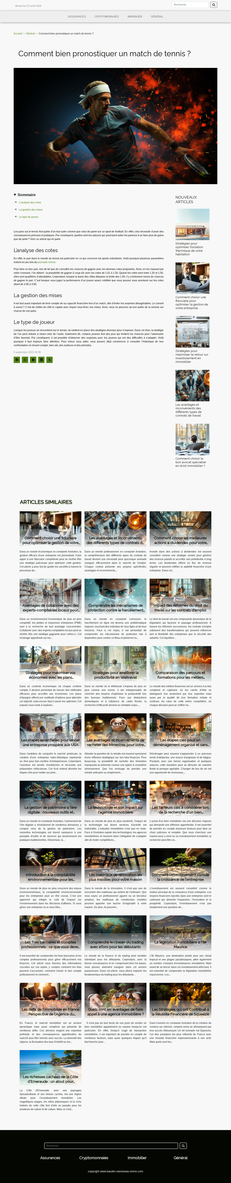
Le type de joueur (28, 217)
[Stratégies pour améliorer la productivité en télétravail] (115, 663)
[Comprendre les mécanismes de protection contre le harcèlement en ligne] (115, 596)
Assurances (77, 16)
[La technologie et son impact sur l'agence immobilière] (115, 798)
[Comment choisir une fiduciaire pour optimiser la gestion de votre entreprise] (192, 278)
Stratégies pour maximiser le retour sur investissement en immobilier (192, 356)
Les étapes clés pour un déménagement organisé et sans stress (180, 745)
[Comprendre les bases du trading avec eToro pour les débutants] (115, 933)
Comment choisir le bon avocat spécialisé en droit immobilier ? (191, 462)
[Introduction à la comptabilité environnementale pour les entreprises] (50, 865)
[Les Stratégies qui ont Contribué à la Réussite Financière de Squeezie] (180, 1000)
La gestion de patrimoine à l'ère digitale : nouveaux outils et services (51, 812)
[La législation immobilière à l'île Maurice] (180, 933)
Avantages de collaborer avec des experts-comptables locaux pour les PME (50, 610)
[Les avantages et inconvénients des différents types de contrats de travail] (192, 385)
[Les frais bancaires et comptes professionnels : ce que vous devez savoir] (50, 933)
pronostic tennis (46, 262)
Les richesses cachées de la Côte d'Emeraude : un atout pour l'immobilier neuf (50, 1081)
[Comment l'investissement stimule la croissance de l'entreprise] (180, 865)
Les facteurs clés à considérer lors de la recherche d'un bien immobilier (180, 812)
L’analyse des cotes (30, 202)
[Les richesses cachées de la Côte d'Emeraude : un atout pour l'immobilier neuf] (50, 1067)
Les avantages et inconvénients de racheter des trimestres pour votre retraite (115, 745)
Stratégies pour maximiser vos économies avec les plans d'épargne (50, 677)
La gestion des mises (31, 209)
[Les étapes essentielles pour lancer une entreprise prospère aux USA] (50, 731)
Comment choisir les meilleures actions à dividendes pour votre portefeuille (180, 542)
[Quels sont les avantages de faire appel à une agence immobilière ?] (115, 1000)
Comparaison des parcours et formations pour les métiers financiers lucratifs (180, 677)
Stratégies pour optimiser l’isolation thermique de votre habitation (189, 249)
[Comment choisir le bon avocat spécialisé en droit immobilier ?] (192, 439)
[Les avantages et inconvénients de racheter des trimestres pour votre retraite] (115, 731)
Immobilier (135, 16)
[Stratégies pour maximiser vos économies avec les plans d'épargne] (50, 663)
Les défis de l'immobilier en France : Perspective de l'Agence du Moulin (50, 1014)
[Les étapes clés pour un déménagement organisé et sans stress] (180, 731)
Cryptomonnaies (107, 16)
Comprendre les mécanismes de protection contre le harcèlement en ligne (115, 610)
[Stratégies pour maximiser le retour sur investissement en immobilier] (192, 331)
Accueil (18, 33)
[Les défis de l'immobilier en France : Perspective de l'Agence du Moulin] (50, 1000)
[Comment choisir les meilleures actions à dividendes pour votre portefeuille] (180, 528)
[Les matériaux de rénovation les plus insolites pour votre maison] (115, 865)
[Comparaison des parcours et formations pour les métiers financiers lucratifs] (180, 663)
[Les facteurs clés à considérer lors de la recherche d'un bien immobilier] (180, 798)
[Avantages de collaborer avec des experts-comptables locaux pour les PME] (50, 596)
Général (157, 16)
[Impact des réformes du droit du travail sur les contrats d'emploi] (180, 596)
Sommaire (27, 195)
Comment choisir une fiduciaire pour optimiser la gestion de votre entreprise (192, 302)
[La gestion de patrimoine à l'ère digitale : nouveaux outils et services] (50, 798)
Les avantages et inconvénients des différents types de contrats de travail (189, 410)
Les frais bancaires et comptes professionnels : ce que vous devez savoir (50, 947)
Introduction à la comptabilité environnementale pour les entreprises (50, 879)
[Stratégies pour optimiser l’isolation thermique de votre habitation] (192, 224)
